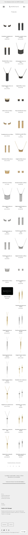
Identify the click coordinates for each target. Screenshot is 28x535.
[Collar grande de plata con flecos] (7, 196)
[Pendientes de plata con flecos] (7, 246)
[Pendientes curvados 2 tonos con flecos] (21, 26)
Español (4, 524)
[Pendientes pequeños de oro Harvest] (21, 419)
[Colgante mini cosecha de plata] (7, 419)
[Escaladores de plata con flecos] (7, 221)
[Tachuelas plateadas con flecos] (21, 270)
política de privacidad (5, 498)
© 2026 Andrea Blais (5, 532)
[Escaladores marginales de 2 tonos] (7, 26)
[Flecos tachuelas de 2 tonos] (21, 100)
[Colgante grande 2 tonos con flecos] (7, 76)
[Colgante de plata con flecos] (21, 246)
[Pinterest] (6, 530)
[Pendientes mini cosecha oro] (21, 369)
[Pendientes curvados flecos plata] (21, 221)
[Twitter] (4, 530)
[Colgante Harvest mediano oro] (21, 345)
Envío (2, 494)
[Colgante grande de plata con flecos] (21, 196)
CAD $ (10, 524)
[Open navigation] (4, 7)
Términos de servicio (5, 496)
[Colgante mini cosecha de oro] (7, 394)
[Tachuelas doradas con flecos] (21, 172)
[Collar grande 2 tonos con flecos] (21, 51)
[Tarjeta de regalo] (7, 291)
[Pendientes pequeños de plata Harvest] (21, 444)
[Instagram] (8, 530)
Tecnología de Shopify (14, 532)
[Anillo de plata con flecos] (7, 270)
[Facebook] (1, 530)
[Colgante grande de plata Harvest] (7, 345)
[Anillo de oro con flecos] (7, 172)
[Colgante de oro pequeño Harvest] (7, 444)
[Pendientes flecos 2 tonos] (7, 51)
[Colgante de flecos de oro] (21, 149)
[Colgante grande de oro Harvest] (7, 320)
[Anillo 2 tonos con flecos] (7, 100)
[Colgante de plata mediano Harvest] (7, 369)
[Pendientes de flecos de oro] (7, 149)
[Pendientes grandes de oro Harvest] (21, 295)
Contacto (3, 504)
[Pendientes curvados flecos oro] (21, 124)
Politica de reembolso (5, 495)
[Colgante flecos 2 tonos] (21, 76)
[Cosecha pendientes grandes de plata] (21, 320)
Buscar (2, 503)
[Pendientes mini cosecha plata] (21, 394)
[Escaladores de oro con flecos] (7, 124)
